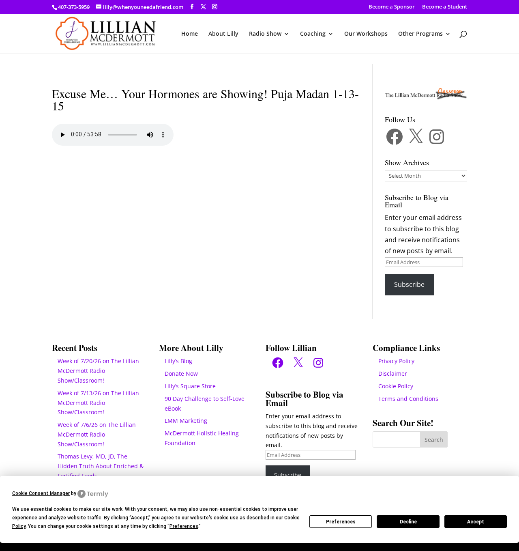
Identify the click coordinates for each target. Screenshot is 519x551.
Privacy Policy (396, 361)
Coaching (313, 34)
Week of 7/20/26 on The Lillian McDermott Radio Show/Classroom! (98, 370)
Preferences (341, 522)
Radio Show (265, 34)
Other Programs (420, 34)
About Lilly (223, 34)
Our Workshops (366, 34)
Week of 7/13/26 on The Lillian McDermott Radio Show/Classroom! (98, 402)
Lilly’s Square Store (190, 386)
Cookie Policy (395, 386)
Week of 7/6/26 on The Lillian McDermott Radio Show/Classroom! (97, 434)
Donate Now (181, 373)
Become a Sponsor (392, 7)
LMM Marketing (186, 420)
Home (189, 34)
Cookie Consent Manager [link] (41, 493)
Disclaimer (392, 373)
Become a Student (444, 7)
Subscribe (409, 284)
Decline (408, 522)
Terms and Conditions (408, 398)
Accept (475, 522)
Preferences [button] (183, 526)
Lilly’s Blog (178, 361)
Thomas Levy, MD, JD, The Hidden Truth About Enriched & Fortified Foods (101, 466)
